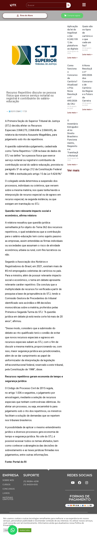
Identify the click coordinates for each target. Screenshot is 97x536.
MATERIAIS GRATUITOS (8, 498)
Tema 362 (41, 227)
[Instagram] (86, 482)
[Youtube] (73, 482)
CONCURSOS (9, 489)
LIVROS (6, 493)
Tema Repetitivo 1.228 (24, 151)
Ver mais (73, 170)
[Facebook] (80, 482)
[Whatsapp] (12, 530)
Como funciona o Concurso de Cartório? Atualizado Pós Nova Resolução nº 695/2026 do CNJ (72, 84)
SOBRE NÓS (8, 480)
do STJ (46, 436)
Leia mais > (72, 58)
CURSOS (6, 484)
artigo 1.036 (15, 392)
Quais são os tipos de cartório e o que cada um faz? (87, 36)
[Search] (68, 5)
